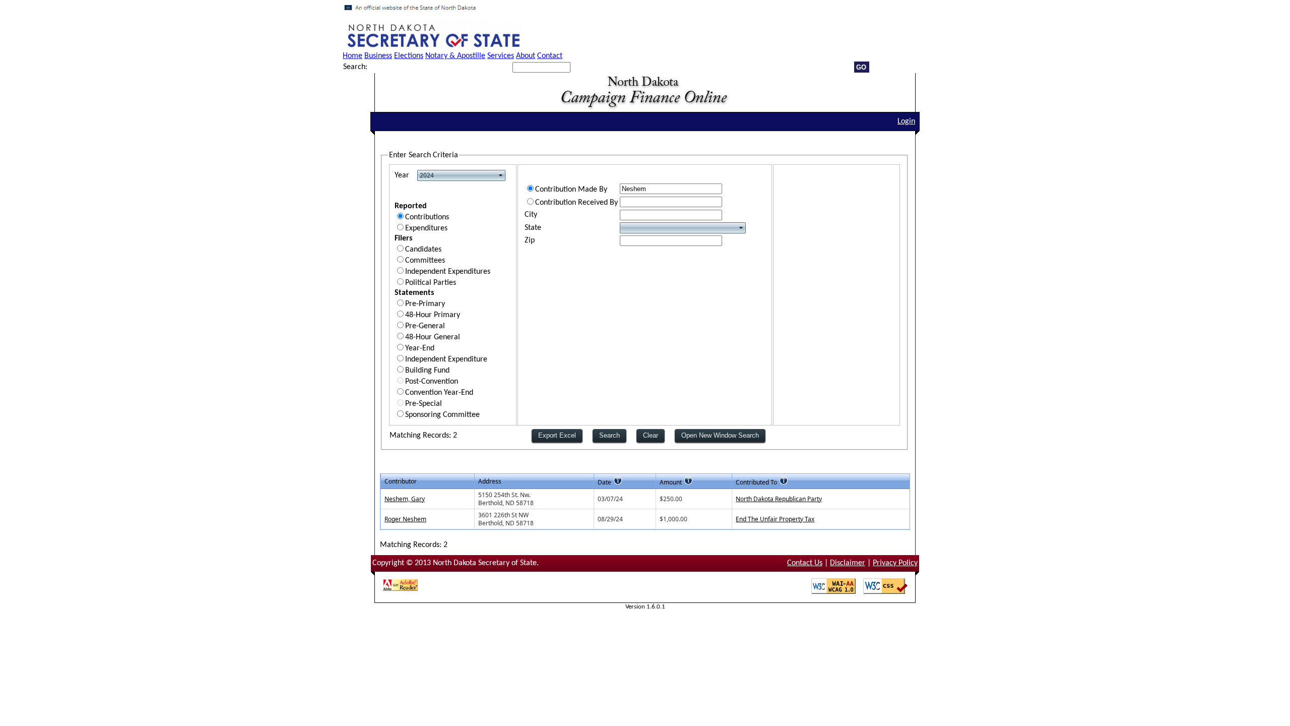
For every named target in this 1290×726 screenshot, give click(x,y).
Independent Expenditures (447, 272)
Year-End (419, 348)
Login (906, 121)
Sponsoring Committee (442, 415)
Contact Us (804, 563)
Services (500, 56)
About (525, 56)
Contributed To (756, 482)
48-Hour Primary (432, 315)
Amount (671, 482)
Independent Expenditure (446, 359)
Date (604, 482)
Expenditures (426, 228)
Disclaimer (847, 563)
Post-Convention (431, 382)
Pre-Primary (425, 304)
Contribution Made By (571, 190)
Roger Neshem (405, 519)
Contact (549, 56)
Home (352, 56)
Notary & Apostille (455, 56)
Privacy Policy (895, 563)
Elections (408, 56)
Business (378, 56)
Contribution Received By (576, 203)
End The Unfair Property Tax (775, 519)
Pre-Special (423, 404)
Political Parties (430, 283)
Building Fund (427, 371)
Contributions (427, 217)
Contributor (400, 481)
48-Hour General (432, 337)
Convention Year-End (439, 393)
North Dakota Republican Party (779, 499)
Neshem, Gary (404, 499)
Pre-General (425, 326)
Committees (425, 261)
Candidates (423, 250)
